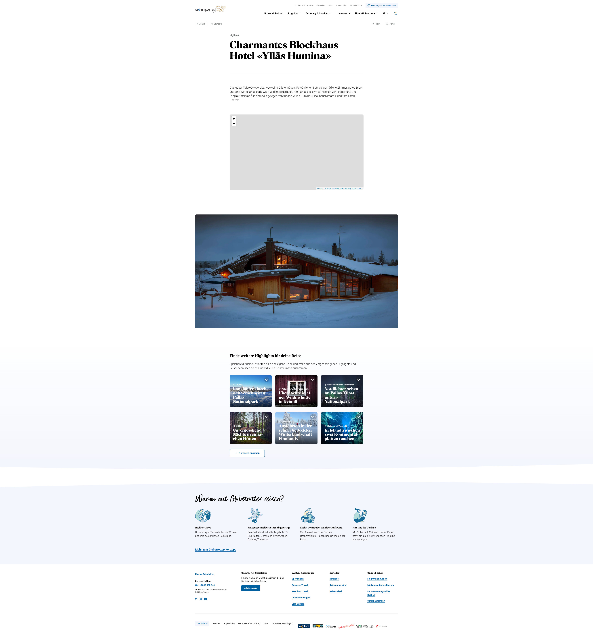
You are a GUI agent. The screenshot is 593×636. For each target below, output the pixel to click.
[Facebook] (196, 599)
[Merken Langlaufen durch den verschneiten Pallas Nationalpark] (266, 379)
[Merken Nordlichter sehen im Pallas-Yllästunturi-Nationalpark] (358, 379)
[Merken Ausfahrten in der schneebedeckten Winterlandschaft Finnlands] (312, 416)
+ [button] (234, 119)
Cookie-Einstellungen (282, 623)
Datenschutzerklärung (249, 623)
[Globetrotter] (364, 626)
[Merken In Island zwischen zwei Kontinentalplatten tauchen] (358, 416)
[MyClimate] (331, 626)
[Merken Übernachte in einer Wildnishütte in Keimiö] (312, 379)
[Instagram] (200, 599)
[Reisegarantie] (381, 626)
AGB (266, 623)
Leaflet (320, 188)
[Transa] (318, 626)
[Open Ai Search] (395, 13)
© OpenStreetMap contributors (349, 188)
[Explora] (304, 626)
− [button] (234, 123)
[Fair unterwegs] (346, 626)
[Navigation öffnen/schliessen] (385, 13)
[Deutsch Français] (202, 623)
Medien (216, 623)
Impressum (229, 623)
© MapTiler (330, 188)
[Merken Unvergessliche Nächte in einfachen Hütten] (266, 416)
